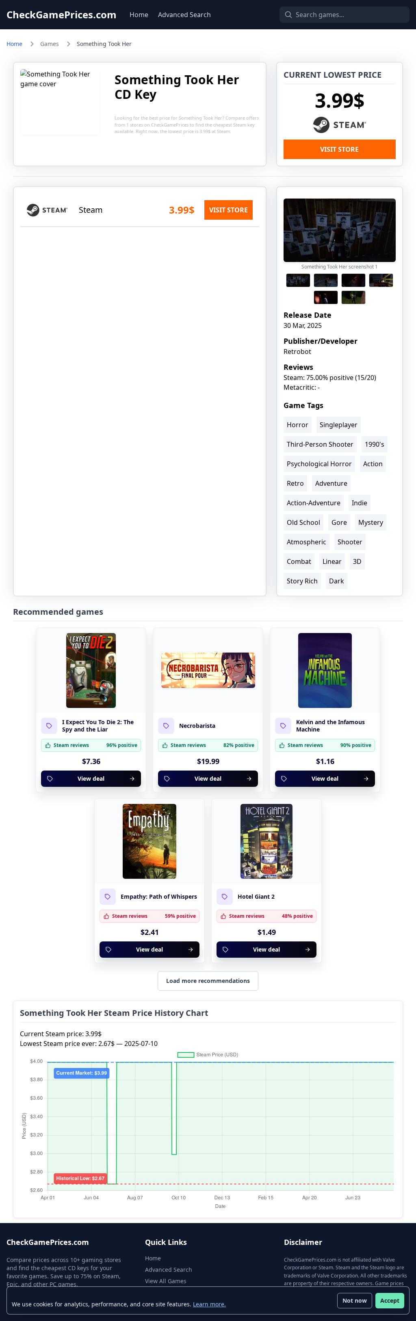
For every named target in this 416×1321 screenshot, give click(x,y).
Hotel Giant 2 (256, 896)
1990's (374, 444)
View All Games (165, 1281)
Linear (332, 561)
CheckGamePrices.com (61, 14)
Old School (303, 522)
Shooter (350, 541)
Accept (389, 1300)
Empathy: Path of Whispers (159, 896)
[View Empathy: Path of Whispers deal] (149, 841)
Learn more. (209, 1304)
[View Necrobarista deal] (208, 670)
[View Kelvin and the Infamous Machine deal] (325, 670)
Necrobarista (197, 725)
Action (373, 463)
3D (357, 561)
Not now (354, 1300)
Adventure (331, 483)
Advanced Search (184, 14)
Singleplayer (339, 424)
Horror (297, 424)
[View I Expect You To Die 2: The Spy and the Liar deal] (91, 670)
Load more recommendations (208, 981)
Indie (359, 502)
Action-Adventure (313, 502)
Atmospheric (306, 541)
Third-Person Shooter (320, 444)
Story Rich (302, 580)
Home (139, 14)
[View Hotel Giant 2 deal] (266, 841)
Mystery (370, 522)
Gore (339, 522)
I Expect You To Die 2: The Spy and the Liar (98, 725)
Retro (295, 483)
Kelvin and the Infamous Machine (330, 725)
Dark (336, 580)
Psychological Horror (319, 463)
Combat (299, 561)
